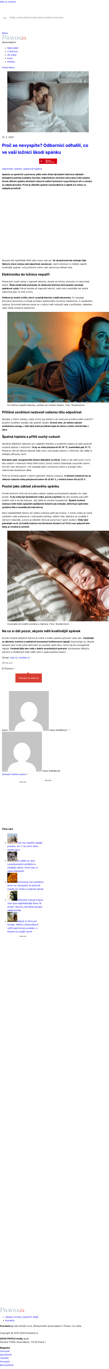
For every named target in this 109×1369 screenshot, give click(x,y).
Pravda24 (5, 1361)
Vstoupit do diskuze (29, 678)
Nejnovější (12, 48)
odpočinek (7, 168)
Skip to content (8, 1)
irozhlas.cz (24, 657)
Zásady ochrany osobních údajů (21, 1317)
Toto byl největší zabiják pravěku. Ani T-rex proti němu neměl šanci (24, 846)
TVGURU (4, 1358)
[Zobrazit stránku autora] (28, 774)
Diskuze (9, 668)
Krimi (9, 58)
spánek (18, 168)
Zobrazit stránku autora (14, 774)
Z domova (12, 51)
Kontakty (9, 1320)
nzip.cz (13, 657)
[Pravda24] (14, 38)
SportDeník (6, 1354)
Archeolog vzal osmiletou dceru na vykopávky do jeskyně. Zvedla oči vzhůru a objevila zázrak (25, 885)
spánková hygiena (32, 168)
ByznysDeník (7, 1365)
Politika (11, 61)
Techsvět (5, 1351)
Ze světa (11, 55)
